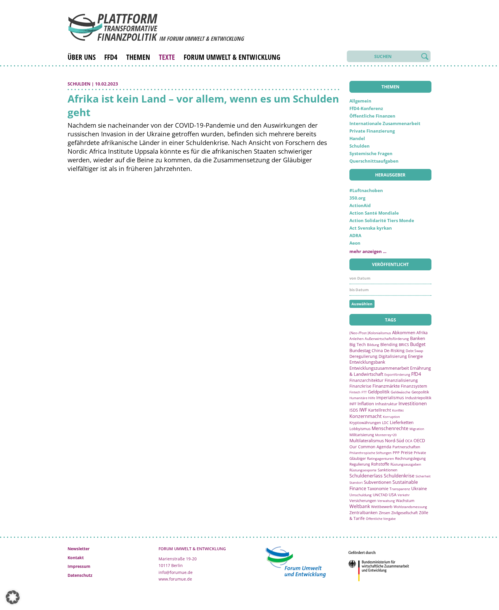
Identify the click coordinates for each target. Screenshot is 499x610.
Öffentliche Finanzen (372, 116)
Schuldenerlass (366, 476)
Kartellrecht (379, 410)
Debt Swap (414, 350)
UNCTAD (380, 494)
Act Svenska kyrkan (370, 228)
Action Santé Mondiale (374, 213)
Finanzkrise (360, 386)
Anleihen (356, 338)
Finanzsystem (414, 386)
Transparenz (400, 488)
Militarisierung (361, 434)
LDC (385, 422)
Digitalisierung (393, 356)
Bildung (373, 344)
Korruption (391, 416)
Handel (357, 138)
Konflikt (398, 410)
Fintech (354, 392)
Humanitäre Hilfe (362, 398)
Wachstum (405, 500)
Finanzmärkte (386, 386)
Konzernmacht (365, 416)
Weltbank (359, 506)
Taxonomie (377, 488)
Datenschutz (80, 575)
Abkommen (403, 332)
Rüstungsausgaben (405, 464)
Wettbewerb (381, 506)
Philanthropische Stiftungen (370, 453)
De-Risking (394, 350)
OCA (408, 440)
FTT (364, 392)
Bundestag (359, 350)
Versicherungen (362, 500)
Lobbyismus (359, 428)
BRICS (404, 344)
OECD (419, 440)
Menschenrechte (390, 428)
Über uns (82, 57)
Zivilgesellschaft (404, 512)
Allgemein (360, 101)
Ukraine (419, 488)
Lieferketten (402, 422)
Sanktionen (387, 470)
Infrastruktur (386, 403)
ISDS (353, 410)
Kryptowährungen (365, 422)
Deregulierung (363, 356)
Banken (417, 338)
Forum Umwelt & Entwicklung (232, 57)
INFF (352, 403)
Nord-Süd (394, 440)
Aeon (354, 243)
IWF (363, 410)
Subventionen (377, 482)
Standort (356, 482)
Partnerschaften (406, 447)
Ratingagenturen (380, 458)
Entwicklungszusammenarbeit (379, 368)
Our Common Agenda (370, 446)
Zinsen (384, 512)
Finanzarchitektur (366, 380)
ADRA (355, 235)
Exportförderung (397, 374)
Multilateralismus (366, 440)
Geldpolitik (379, 392)
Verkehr (404, 495)
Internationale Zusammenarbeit (384, 123)
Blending (389, 344)
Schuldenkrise (399, 476)
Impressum (79, 566)
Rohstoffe (380, 464)
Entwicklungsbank (367, 362)
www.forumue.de (175, 579)
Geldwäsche (400, 392)
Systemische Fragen (370, 153)
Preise (407, 452)
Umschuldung (360, 494)
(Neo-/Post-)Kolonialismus (370, 332)
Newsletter (79, 548)
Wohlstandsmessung (410, 506)
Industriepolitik (418, 397)
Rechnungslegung (410, 458)
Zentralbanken (363, 512)
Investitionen (413, 403)
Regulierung (359, 464)
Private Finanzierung (372, 131)
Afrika (422, 332)
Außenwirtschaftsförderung (387, 338)
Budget (418, 344)
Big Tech (357, 344)
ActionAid (360, 205)
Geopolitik (420, 392)
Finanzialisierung (401, 380)
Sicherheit (423, 476)
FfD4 (111, 57)
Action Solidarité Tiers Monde (381, 220)
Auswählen (362, 303)
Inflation (366, 403)
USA (392, 494)
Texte (167, 57)
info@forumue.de (176, 572)
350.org (357, 198)
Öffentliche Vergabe (381, 518)
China (377, 350)
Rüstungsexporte (363, 470)
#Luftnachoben (366, 190)
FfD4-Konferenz (366, 108)
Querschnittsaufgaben (374, 161)
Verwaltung (386, 501)
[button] (12, 597)
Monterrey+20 (385, 435)
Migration (416, 429)
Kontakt (76, 557)
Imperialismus (390, 397)
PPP (396, 452)
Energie (415, 356)
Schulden (79, 84)
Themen (138, 57)
